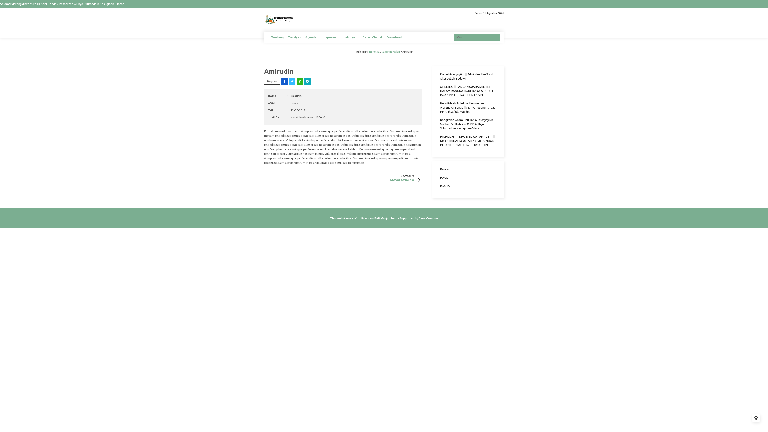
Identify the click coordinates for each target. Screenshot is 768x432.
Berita (444, 169)
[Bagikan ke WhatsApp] (300, 81)
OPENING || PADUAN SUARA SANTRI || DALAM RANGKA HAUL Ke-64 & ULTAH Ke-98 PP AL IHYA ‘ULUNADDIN (466, 91)
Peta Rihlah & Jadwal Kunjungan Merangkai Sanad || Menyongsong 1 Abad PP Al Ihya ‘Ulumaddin (467, 107)
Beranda (374, 51)
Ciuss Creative (428, 218)
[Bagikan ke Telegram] (307, 81)
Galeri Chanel (372, 37)
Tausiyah (294, 37)
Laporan (330, 37)
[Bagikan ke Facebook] (284, 81)
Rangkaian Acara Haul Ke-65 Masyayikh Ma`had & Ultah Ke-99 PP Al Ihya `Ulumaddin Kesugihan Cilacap (466, 124)
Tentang (277, 37)
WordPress (361, 218)
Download (394, 37)
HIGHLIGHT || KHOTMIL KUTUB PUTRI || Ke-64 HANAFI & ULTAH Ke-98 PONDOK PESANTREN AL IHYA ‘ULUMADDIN (467, 141)
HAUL (444, 177)
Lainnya (349, 37)
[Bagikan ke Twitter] (292, 81)
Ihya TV (445, 186)
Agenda (310, 37)
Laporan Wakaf (391, 51)
